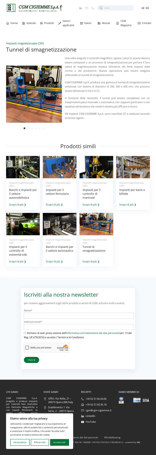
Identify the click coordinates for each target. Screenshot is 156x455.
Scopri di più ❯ (17, 204)
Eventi (87, 23)
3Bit (138, 442)
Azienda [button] (31, 23)
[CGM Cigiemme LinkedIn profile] (80, 7)
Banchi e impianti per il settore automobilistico (23, 193)
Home (14, 23)
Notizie (106, 23)
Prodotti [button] (49, 23)
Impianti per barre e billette (132, 191)
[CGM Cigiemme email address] (86, 7)
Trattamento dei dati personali (82, 437)
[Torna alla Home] (34, 8)
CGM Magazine (126, 23)
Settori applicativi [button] (68, 23)
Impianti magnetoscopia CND (25, 43)
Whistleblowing (112, 437)
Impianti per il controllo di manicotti (92, 193)
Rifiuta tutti (40, 442)
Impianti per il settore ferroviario (57, 191)
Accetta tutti (59, 442)
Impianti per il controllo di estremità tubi (18, 250)
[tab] (24, 128)
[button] (14, 94)
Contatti (146, 23)
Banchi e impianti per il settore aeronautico (59, 248)
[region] (39, 431)
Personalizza (20, 442)
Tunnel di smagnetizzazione (94, 248)
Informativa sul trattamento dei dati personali (92, 333)
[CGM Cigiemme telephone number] (92, 7)
